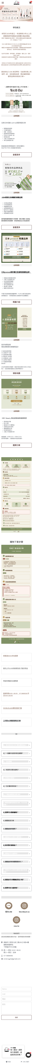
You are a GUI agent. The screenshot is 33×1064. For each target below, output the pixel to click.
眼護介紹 (16, 302)
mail (3, 994)
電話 (4, 999)
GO (16, 1017)
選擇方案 (16, 445)
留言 (4, 1004)
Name (4, 989)
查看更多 (16, 155)
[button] (16, 745)
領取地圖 (16, 373)
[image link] (16, 98)
